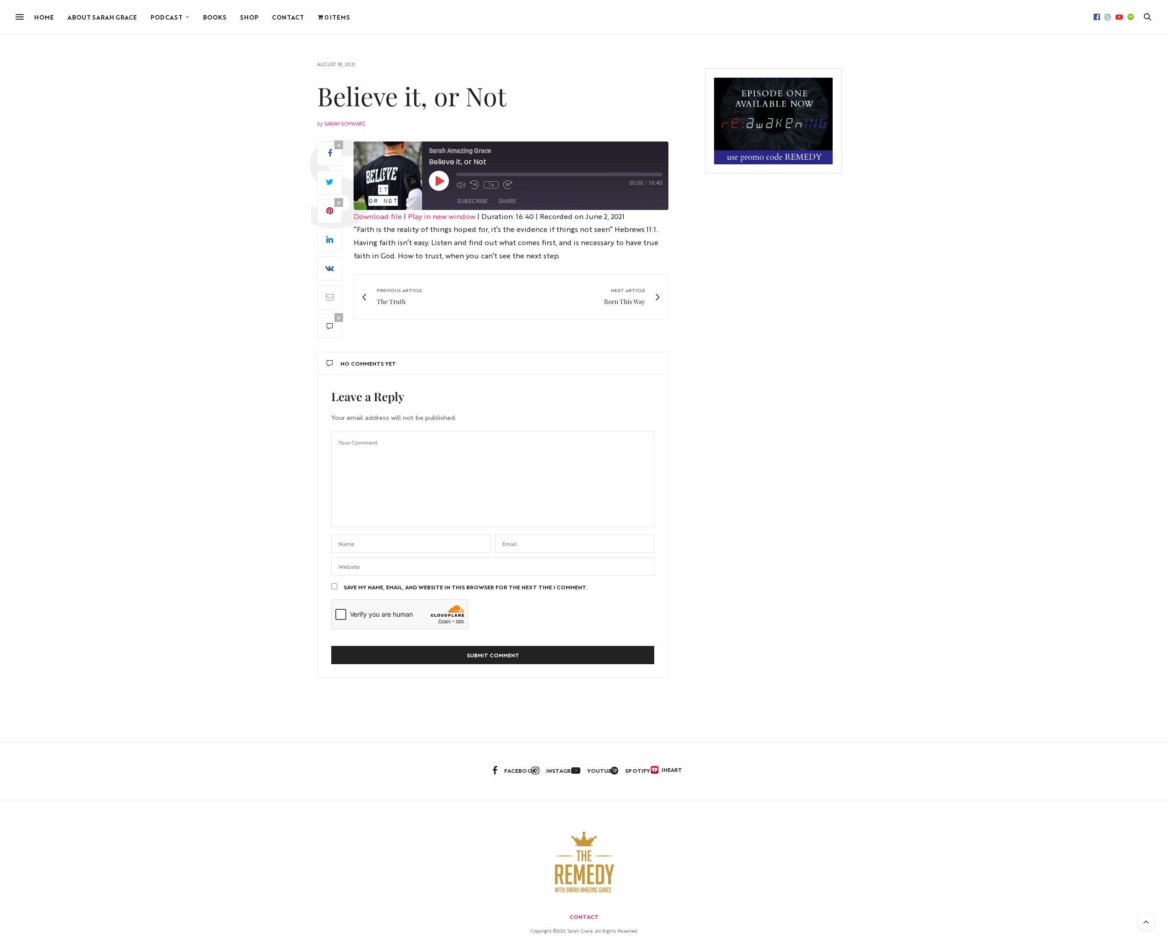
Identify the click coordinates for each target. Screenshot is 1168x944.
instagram (562, 770)
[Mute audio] (460, 185)
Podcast (166, 17)
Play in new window (441, 216)
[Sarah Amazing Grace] (584, 862)
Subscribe (472, 201)
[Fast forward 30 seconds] (507, 184)
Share (507, 201)
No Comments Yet (368, 363)
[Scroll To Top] (1146, 922)
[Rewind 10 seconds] (474, 184)
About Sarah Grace (102, 17)
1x (491, 185)
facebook (520, 770)
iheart (669, 769)
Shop (249, 17)
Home (44, 17)
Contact (288, 17)
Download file (378, 216)
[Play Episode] (439, 181)
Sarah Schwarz (344, 123)
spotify (637, 770)
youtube (601, 770)
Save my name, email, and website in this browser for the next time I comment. (466, 587)
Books (214, 17)
